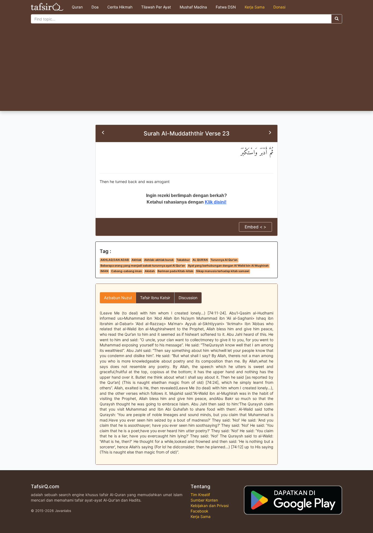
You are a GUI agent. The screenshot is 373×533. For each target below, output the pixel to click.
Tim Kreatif (200, 494)
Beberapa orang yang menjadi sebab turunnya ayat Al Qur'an (142, 265)
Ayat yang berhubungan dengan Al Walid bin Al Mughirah (228, 265)
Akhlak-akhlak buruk (159, 260)
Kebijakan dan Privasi (210, 505)
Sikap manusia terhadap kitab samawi (222, 271)
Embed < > (255, 226)
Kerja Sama (255, 7)
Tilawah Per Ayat (156, 7)
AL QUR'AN (200, 260)
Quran (77, 7)
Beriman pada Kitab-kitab (175, 271)
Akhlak (136, 260)
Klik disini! (215, 202)
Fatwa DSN (226, 7)
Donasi (279, 7)
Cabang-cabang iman (126, 271)
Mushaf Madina (193, 7)
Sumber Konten (204, 500)
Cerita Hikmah (119, 7)
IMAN (104, 271)
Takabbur (183, 260)
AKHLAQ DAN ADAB (114, 260)
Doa (95, 7)
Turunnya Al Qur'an (224, 260)
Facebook (199, 511)
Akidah (150, 271)
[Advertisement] (186, 70)
